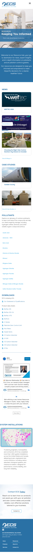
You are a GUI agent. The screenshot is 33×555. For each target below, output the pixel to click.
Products (5, 544)
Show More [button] (16, 413)
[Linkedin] (3, 530)
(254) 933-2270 (6, 536)
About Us (15, 544)
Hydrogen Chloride (8, 268)
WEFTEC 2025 (9, 132)
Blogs (5, 130)
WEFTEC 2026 (9, 109)
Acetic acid (6, 233)
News (5, 89)
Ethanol (5, 258)
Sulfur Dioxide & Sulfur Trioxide (12, 289)
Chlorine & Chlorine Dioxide (11, 253)
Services (5, 547)
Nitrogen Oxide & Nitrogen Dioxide (13, 284)
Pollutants (8, 215)
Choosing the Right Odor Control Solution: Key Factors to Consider (15, 151)
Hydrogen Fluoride (8, 273)
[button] (30, 3)
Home (4, 541)
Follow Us (27, 358)
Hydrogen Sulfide (8, 279)
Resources (15, 541)
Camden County (9, 184)
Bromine (5, 248)
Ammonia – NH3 (7, 238)
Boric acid (6, 243)
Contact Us (15, 547)
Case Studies (8, 165)
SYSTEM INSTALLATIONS (11, 425)
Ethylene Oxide (7, 263)
